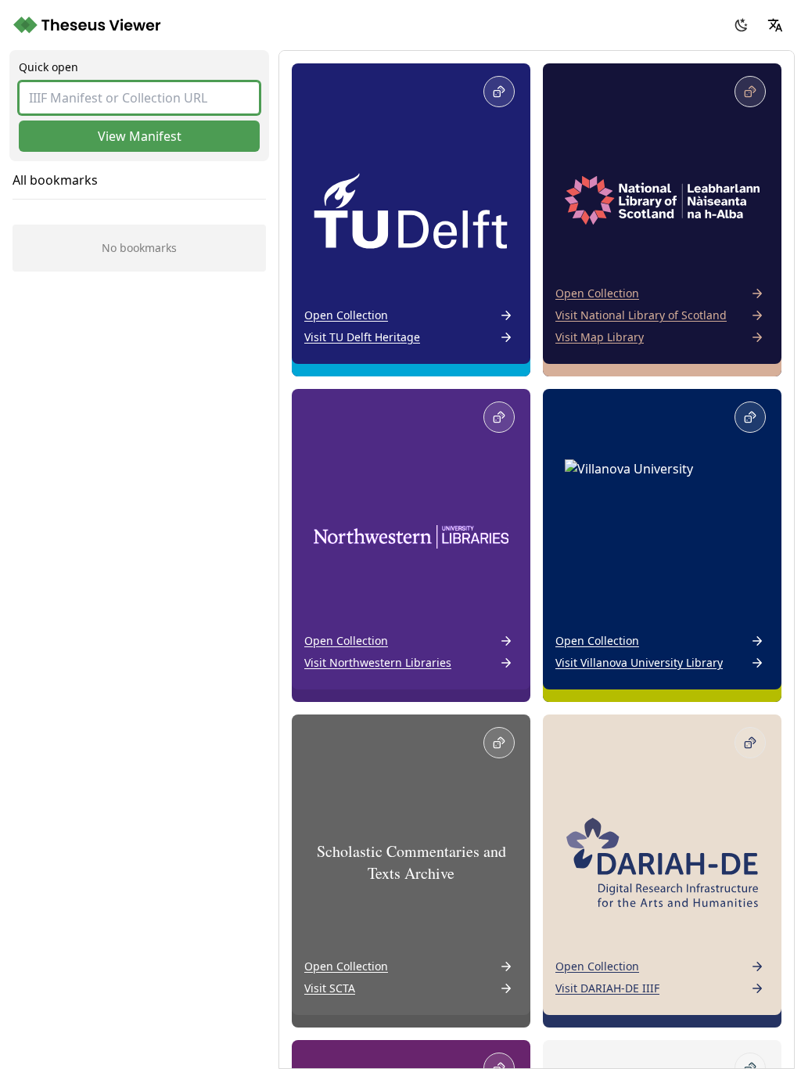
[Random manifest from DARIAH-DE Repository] (750, 742)
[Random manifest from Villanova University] (750, 417)
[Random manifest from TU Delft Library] (499, 91)
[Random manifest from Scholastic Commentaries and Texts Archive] (499, 742)
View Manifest (139, 136)
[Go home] (88, 25)
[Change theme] (741, 25)
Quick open (48, 66)
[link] (411, 219)
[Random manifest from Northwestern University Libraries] (499, 417)
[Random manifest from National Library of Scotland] (750, 91)
